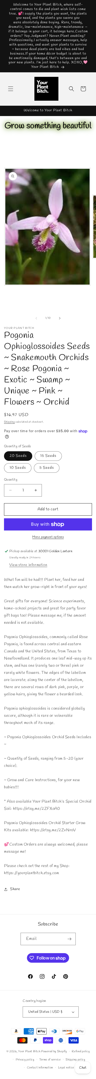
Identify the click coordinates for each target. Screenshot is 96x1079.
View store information (28, 565)
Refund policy (81, 1051)
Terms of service (50, 1060)
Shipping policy (75, 1060)
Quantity (10, 479)
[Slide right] (60, 318)
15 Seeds (48, 455)
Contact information (40, 1067)
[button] (11, 89)
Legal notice (66, 1067)
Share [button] (15, 889)
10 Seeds (18, 467)
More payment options (48, 537)
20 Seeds (18, 455)
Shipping (9, 422)
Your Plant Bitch (29, 1051)
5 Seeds (46, 467)
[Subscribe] (69, 939)
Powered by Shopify (54, 1051)
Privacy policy (25, 1060)
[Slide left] (36, 318)
